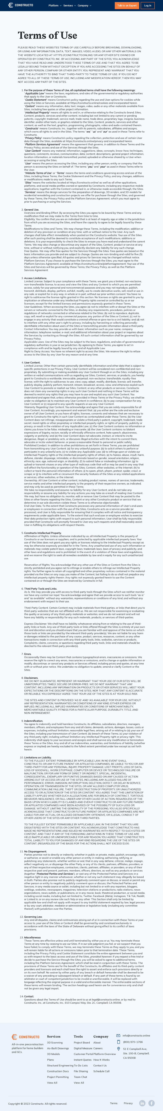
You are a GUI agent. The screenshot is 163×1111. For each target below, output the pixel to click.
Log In (147, 5)
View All (52, 1082)
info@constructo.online (136, 1035)
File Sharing (81, 1071)
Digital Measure (83, 1048)
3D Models (53, 1054)
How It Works (101, 1059)
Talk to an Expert (127, 5)
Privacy (128, 1103)
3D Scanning (55, 1042)
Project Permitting (58, 1077)
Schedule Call (101, 1071)
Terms (113, 1103)
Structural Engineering (60, 1065)
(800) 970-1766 (133, 1041)
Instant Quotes (83, 1059)
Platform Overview (104, 1054)
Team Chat (80, 1077)
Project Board (82, 1042)
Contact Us (100, 1065)
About (97, 1042)
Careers (98, 1048)
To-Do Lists (81, 1065)
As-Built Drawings (58, 1048)
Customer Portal (83, 1054)
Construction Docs (58, 1071)
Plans (50, 1059)
